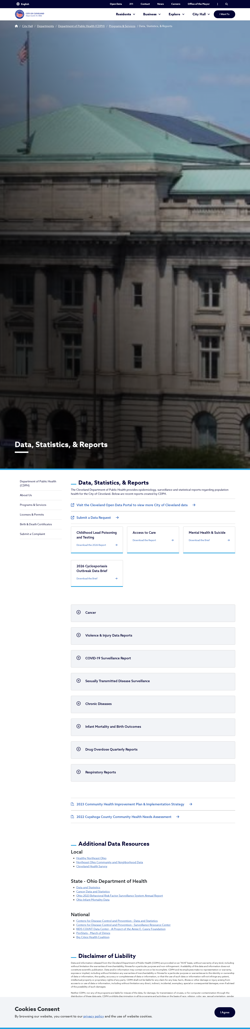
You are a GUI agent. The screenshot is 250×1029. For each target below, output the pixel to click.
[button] (226, 4)
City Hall (199, 14)
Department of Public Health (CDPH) (81, 26)
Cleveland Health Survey (91, 866)
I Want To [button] (224, 14)
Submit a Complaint (32, 534)
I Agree (224, 1012)
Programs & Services (122, 26)
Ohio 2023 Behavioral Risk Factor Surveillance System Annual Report (119, 896)
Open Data (116, 4)
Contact (145, 4)
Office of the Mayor (199, 4)
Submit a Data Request (94, 518)
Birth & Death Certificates (36, 524)
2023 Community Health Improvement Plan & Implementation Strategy (130, 804)
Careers (175, 4)
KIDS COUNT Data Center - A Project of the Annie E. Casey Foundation (120, 929)
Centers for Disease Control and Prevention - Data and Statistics (117, 921)
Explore (174, 14)
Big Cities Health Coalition (92, 937)
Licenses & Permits (32, 515)
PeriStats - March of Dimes (93, 933)
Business (149, 14)
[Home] (29, 14)
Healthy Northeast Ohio (91, 858)
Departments (45, 26)
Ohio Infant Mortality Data (93, 900)
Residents (123, 14)
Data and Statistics (88, 888)
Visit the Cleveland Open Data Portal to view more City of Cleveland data (132, 505)
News (160, 4)
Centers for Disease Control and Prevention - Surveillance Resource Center (123, 925)
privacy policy (93, 1016)
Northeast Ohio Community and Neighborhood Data (109, 862)
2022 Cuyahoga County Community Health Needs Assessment (124, 817)
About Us (26, 495)
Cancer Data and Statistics (93, 892)
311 (131, 4)
